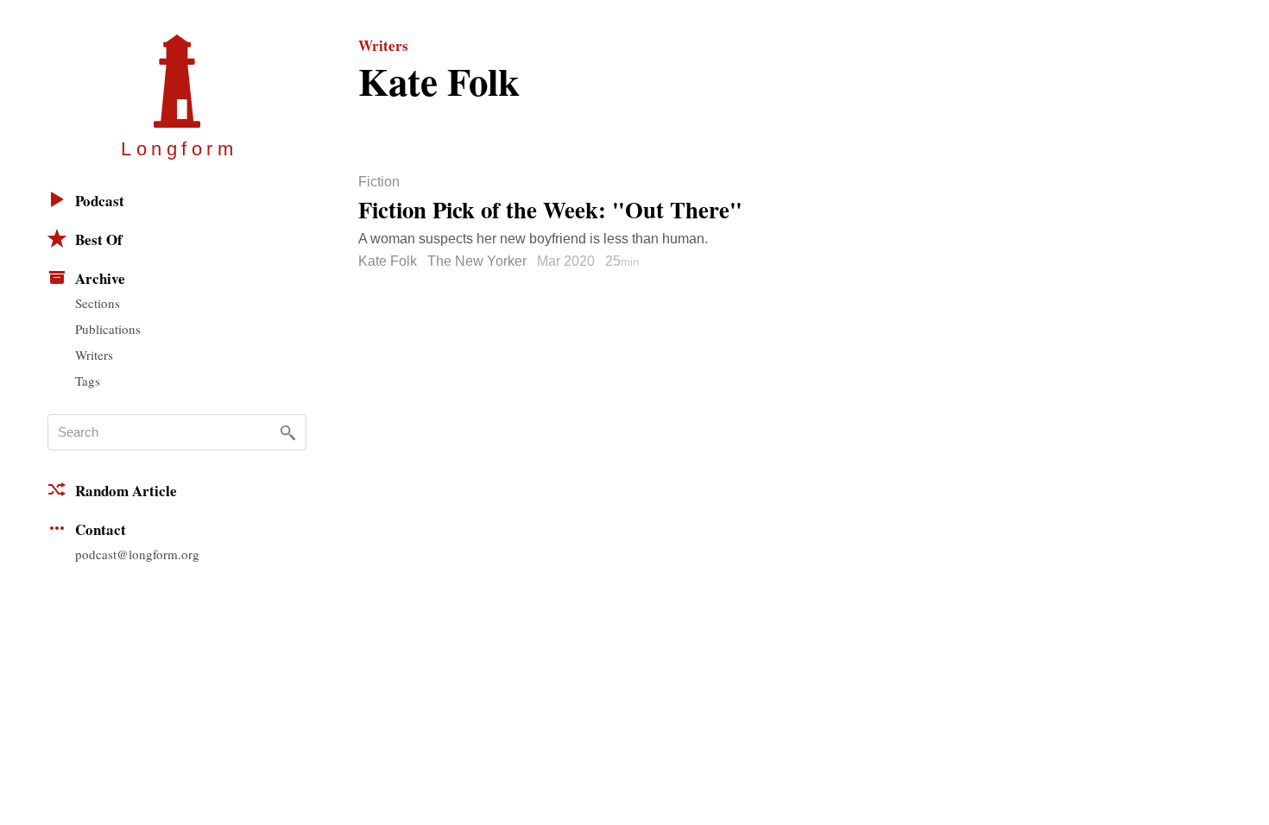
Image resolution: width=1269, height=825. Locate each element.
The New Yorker (477, 261)
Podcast (99, 200)
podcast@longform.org (137, 554)
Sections (97, 303)
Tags (87, 380)
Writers (94, 354)
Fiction (379, 182)
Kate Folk (387, 261)
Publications (108, 328)
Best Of (99, 239)
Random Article (126, 490)
